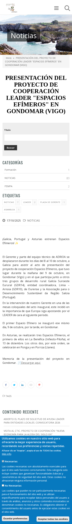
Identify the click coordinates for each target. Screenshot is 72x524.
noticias (9, 202)
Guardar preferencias (15, 518)
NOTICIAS (10, 178)
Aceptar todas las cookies (53, 519)
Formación (10, 169)
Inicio (9, 58)
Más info (6, 454)
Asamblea (9, 209)
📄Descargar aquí (29, 363)
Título (7, 129)
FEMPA (8, 186)
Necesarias (11, 461)
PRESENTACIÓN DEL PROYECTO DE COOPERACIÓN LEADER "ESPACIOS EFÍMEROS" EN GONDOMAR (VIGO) (33, 61)
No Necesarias (13, 485)
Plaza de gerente (50, 202)
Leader (27, 202)
